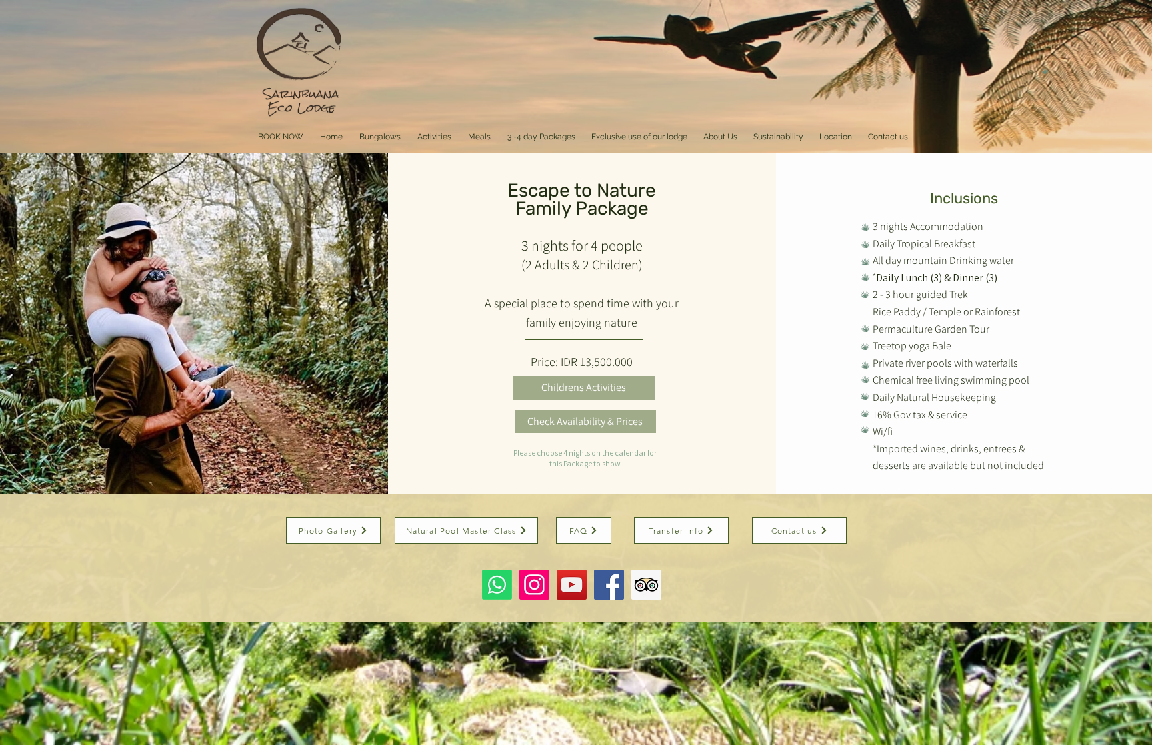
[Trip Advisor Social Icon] (646, 585)
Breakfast (954, 244)
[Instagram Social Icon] (534, 585)
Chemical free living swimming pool (952, 380)
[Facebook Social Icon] (609, 585)
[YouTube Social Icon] (572, 585)
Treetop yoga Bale (912, 346)
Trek (958, 294)
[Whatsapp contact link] (497, 585)
